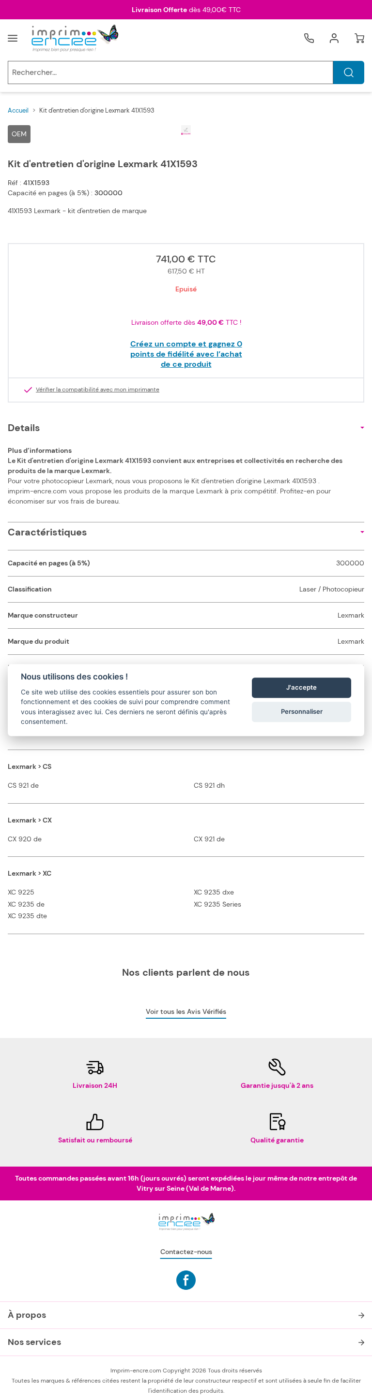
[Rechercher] (348, 72)
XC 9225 (21, 892)
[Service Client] (309, 38)
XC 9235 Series (217, 904)
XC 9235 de (26, 904)
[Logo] (74, 38)
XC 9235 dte (27, 915)
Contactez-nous (186, 1251)
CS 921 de (23, 785)
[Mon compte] (334, 38)
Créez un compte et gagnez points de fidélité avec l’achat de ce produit (186, 354)
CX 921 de (209, 839)
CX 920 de (25, 839)
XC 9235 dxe (214, 892)
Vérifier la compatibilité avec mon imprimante (97, 390)
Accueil (18, 110)
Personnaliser (302, 712)
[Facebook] (186, 1280)
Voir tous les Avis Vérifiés (186, 1011)
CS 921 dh (209, 785)
